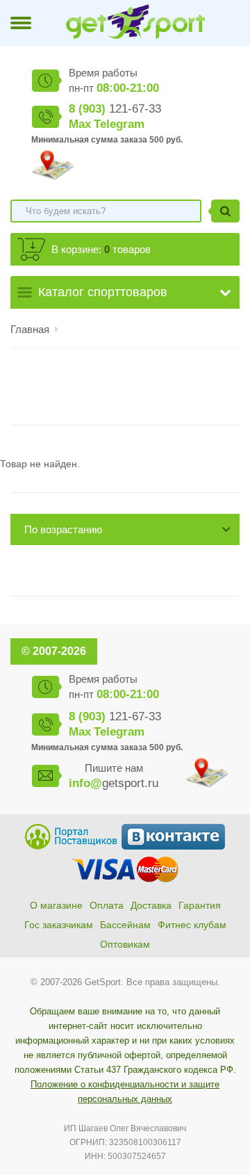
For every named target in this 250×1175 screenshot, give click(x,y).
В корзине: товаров (101, 249)
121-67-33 (115, 108)
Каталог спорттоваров (102, 292)
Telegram (119, 124)
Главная (29, 329)
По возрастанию (63, 529)
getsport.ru (113, 783)
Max (80, 124)
